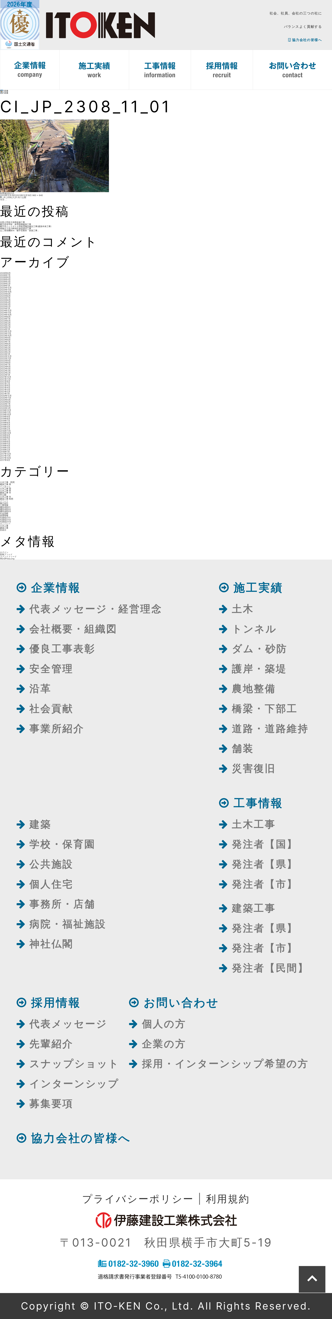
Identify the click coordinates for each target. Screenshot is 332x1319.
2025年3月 (5, 304)
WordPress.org (7, 558)
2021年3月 (5, 389)
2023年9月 (5, 337)
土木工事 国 (5, 488)
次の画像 (4, 93)
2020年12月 (6, 395)
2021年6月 (5, 385)
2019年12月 (5, 410)
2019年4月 (5, 426)
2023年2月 (5, 352)
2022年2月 (5, 372)
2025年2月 (5, 306)
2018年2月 (5, 449)
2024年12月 (6, 310)
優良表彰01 (5, 507)
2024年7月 (5, 318)
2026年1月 (5, 285)
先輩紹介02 (5, 519)
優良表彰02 (5, 509)
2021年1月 (5, 393)
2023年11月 (5, 333)
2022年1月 (5, 375)
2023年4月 (5, 348)
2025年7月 (5, 298)
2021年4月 (5, 387)
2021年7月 (5, 383)
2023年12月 (6, 331)
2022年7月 (5, 364)
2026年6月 (5, 277)
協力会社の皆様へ (306, 40)
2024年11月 (5, 312)
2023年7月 (5, 341)
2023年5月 (5, 345)
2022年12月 (6, 356)
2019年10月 (5, 414)
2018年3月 (5, 447)
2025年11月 (5, 289)
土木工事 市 (5, 496)
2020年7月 (5, 404)
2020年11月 (5, 397)
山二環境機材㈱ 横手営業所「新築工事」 (19, 230)
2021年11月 (5, 379)
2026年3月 (5, 281)
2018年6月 (5, 441)
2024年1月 (5, 329)
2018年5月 (5, 443)
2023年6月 (5, 343)
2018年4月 (5, 445)
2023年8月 (5, 339)
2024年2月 (5, 327)
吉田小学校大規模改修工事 (12, 222)
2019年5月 (5, 424)
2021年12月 (5, 377)
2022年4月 (5, 368)
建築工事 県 (5, 484)
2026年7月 (5, 275)
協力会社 (4, 503)
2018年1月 (5, 451)
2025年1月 (5, 308)
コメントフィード (8, 556)
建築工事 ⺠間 (6, 499)
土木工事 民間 (7, 482)
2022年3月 (5, 370)
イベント (4, 501)
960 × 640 (37, 195)
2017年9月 (5, 460)
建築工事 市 (5, 492)
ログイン (4, 552)
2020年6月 (5, 406)
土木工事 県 (5, 490)
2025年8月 (5, 296)
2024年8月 (5, 316)
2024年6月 (5, 321)
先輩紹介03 (5, 521)
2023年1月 (5, 354)
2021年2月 (5, 391)
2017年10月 (5, 458)
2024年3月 (5, 325)
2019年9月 (5, 416)
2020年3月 (5, 408)
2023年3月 (5, 350)
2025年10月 (6, 291)
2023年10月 (6, 335)
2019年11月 (5, 412)
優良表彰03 (5, 511)
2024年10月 (6, 314)
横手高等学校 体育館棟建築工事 (15, 224)
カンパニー (5, 523)
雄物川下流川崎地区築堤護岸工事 (15, 228)
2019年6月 (5, 422)
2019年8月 (5, 418)
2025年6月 (5, 300)
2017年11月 (5, 456)
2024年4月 (5, 323)
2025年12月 (6, 287)
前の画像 (4, 90)
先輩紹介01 (5, 517)
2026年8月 (5, 273)
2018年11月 (5, 431)
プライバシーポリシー (138, 1199)
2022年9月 (5, 360)
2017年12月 (5, 453)
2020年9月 (5, 399)
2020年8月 (5, 402)
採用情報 (4, 515)
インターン (5, 486)
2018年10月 (5, 433)
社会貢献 (4, 513)
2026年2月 (5, 283)
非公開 (3, 494)
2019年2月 (5, 429)
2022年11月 (5, 358)
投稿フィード (6, 554)
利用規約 (228, 1199)
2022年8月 (5, 362)
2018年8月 (5, 437)
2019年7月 (5, 420)
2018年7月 (5, 439)
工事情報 (4, 505)
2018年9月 (5, 435)
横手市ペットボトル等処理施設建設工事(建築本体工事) (25, 226)
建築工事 (4, 528)
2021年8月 (5, 381)
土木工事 (4, 526)
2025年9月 (5, 294)
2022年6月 (5, 366)
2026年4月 (5, 279)
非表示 (3, 530)
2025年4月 (5, 302)
